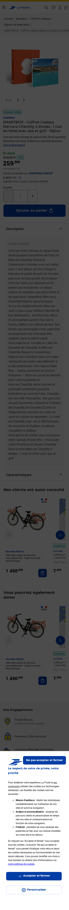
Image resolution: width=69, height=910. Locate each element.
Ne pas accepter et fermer (44, 760)
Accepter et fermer (36, 875)
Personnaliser (36, 889)
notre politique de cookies (21, 863)
